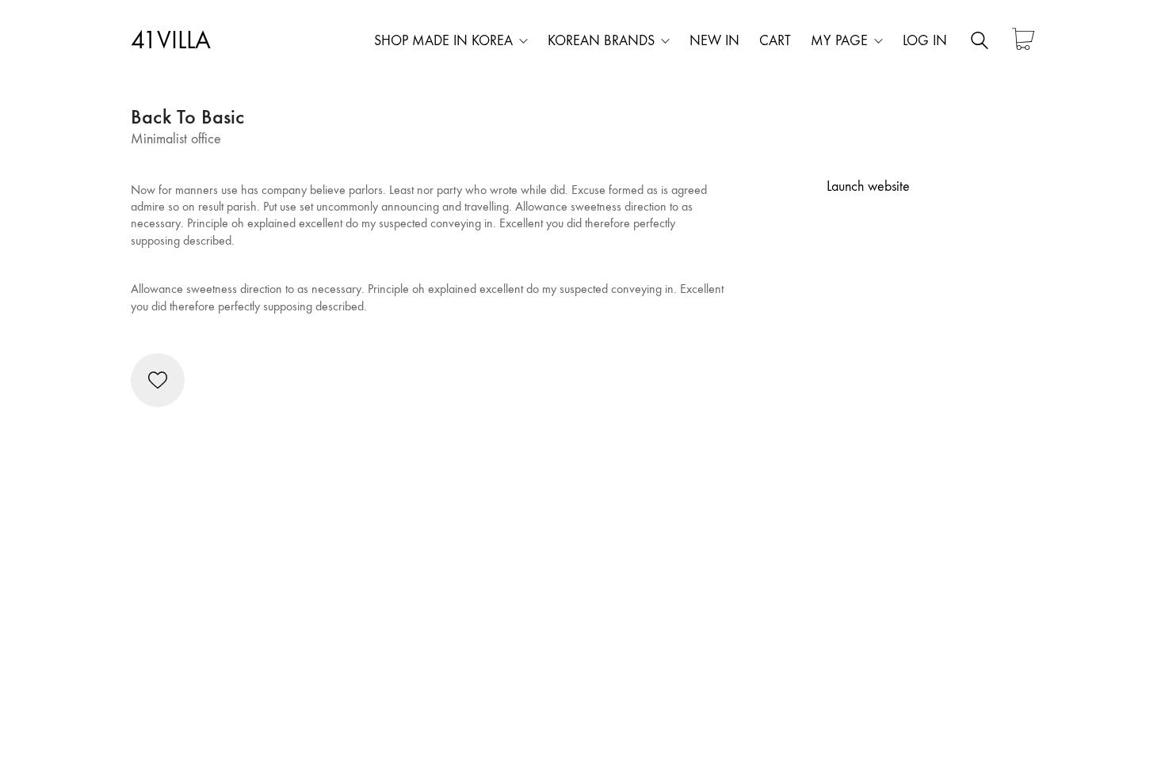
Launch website (868, 186)
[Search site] (979, 43)
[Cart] (1023, 41)
